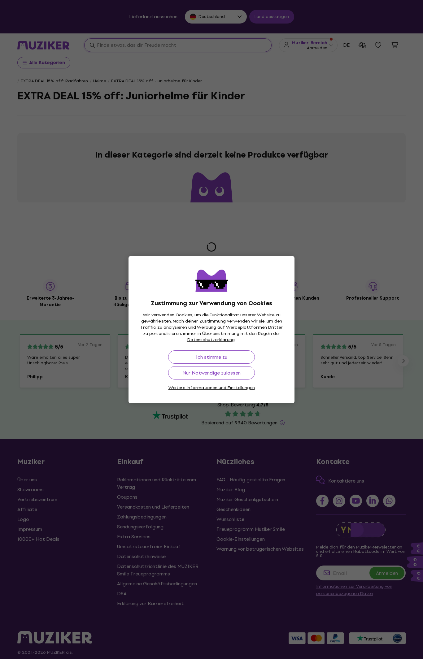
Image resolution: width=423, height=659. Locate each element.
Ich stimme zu (211, 357)
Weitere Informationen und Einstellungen (211, 387)
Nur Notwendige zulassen (211, 373)
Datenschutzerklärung (211, 339)
